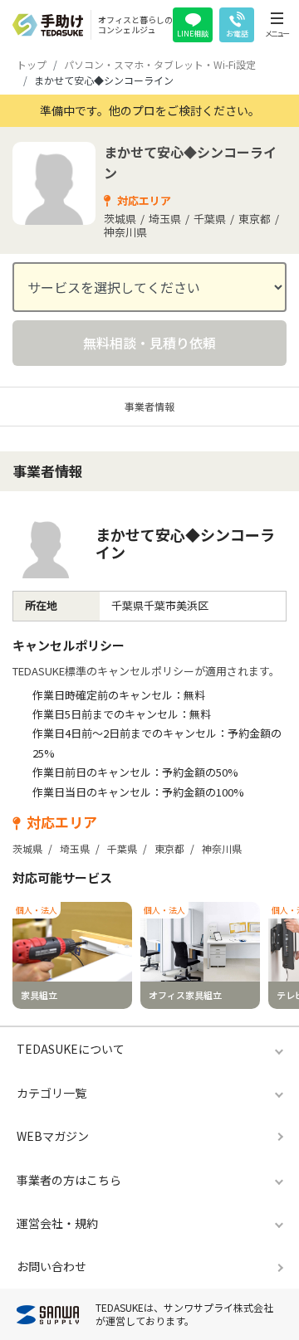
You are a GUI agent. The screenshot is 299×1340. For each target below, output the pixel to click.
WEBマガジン (53, 1136)
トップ (32, 64)
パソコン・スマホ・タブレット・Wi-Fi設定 (160, 64)
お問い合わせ (51, 1266)
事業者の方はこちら (69, 1180)
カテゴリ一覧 (51, 1092)
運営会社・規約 (57, 1223)
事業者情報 (149, 406)
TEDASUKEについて (71, 1048)
